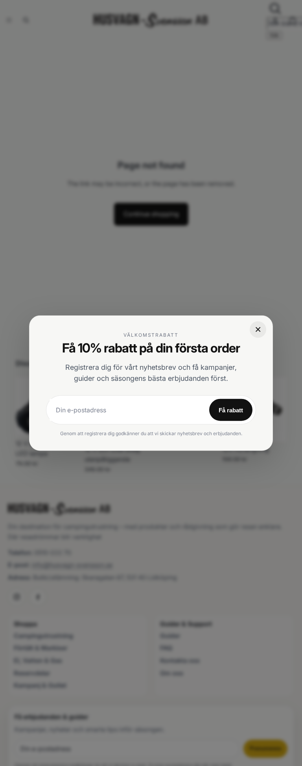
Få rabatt (231, 409)
